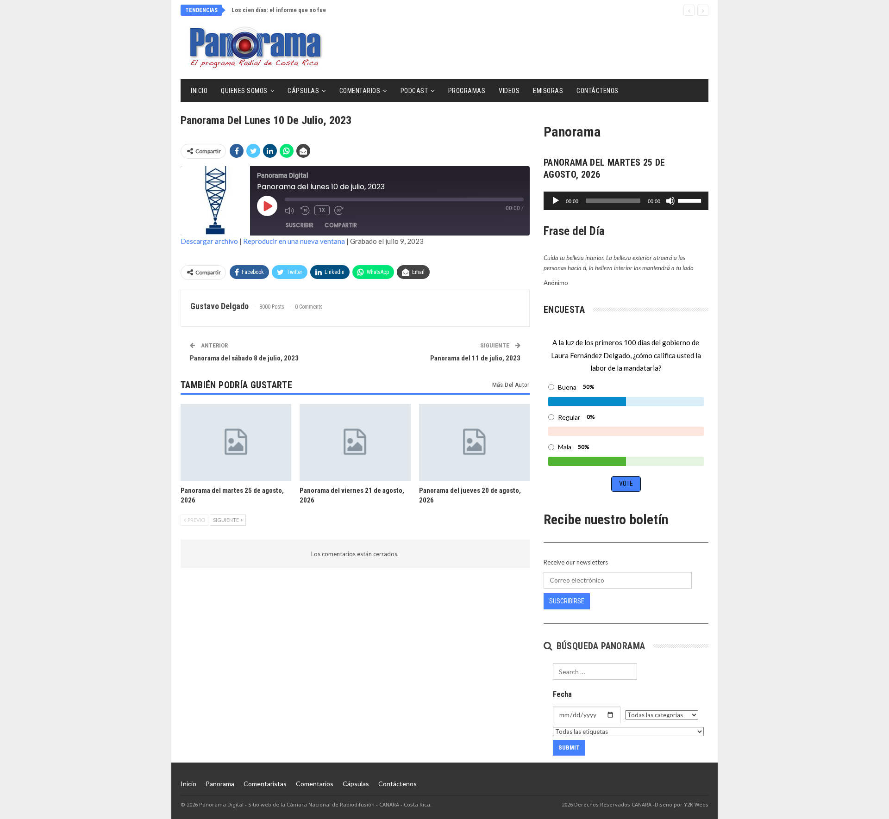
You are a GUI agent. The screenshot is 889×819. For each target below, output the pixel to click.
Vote (626, 483)
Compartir (341, 225)
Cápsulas (303, 90)
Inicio (199, 90)
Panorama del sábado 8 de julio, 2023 (244, 358)
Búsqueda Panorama (599, 645)
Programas (467, 90)
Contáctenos (597, 90)
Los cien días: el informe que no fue (279, 9)
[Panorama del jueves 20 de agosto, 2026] (474, 442)
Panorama (220, 784)
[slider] (691, 200)
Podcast (414, 90)
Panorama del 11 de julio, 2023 (475, 358)
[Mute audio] (290, 210)
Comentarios (360, 90)
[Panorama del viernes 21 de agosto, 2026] (355, 442)
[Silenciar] (670, 200)
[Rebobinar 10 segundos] (305, 210)
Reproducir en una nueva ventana (294, 241)
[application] (626, 201)
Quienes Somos (244, 90)
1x (322, 210)
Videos (509, 90)
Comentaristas (265, 784)
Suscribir (299, 225)
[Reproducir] (555, 200)
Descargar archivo (209, 241)
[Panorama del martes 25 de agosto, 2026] (236, 442)
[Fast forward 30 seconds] (339, 210)
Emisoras (548, 90)
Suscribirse (566, 601)
